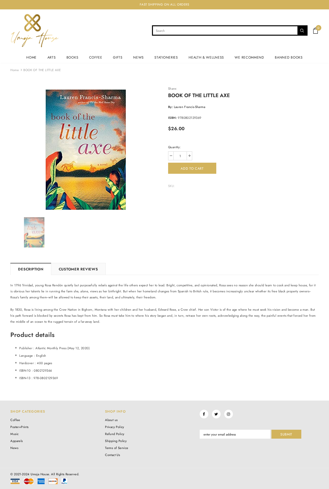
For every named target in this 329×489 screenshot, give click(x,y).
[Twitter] (216, 414)
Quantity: (174, 147)
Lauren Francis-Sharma (189, 107)
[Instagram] (228, 414)
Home (14, 70)
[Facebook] (204, 414)
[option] (85, 149)
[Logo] (34, 30)
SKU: (171, 186)
